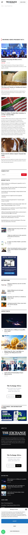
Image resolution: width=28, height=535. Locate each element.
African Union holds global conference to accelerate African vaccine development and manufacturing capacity (17, 249)
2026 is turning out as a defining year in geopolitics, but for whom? (14, 330)
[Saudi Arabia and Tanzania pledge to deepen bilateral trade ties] (14, 364)
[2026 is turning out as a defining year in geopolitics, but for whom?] (14, 321)
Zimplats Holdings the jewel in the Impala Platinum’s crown (15, 290)
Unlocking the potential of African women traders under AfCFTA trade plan (16, 304)
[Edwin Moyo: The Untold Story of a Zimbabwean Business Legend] (3, 298)
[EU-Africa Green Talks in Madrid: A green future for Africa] (3, 243)
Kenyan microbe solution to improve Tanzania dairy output (13, 154)
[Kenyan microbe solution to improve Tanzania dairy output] (14, 145)
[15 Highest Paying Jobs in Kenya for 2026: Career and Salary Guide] (3, 230)
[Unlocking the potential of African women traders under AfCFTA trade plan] (3, 304)
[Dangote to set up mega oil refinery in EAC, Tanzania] (14, 50)
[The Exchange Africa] (11, 2)
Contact (3, 507)
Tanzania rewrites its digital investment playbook (11, 195)
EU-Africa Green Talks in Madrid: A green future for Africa (16, 242)
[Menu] (2, 2)
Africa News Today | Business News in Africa (10, 505)
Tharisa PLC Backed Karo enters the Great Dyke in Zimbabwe (16, 284)
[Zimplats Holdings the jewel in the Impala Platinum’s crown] (3, 291)
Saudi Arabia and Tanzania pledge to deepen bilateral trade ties (13, 373)
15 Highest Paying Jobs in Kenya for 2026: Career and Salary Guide (16, 229)
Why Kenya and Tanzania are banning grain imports (13, 87)
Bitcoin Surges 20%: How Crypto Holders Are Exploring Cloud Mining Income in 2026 (14, 351)
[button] (26, 509)
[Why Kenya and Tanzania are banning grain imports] (14, 78)
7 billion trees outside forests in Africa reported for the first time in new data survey (16, 236)
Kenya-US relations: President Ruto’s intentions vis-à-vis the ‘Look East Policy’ (13, 113)
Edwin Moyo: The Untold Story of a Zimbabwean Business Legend (16, 297)
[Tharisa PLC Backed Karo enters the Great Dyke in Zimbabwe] (3, 285)
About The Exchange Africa (7, 503)
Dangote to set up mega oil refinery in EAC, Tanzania (11, 60)
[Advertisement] (14, 22)
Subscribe (23, 2)
